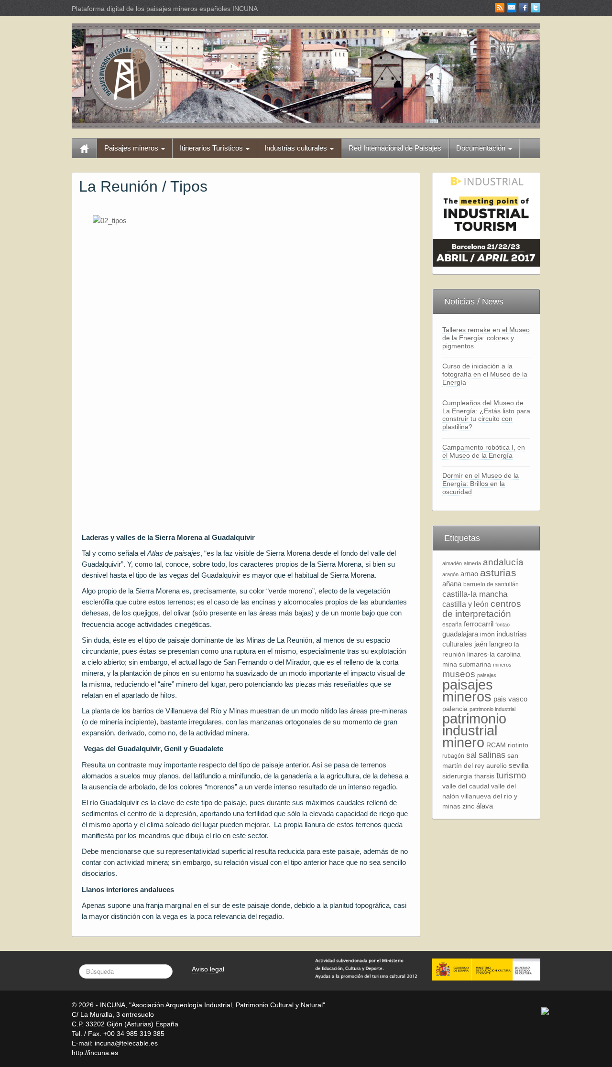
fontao (502, 624)
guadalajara (460, 634)
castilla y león (465, 604)
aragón (450, 574)
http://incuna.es (95, 1052)
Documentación (481, 148)
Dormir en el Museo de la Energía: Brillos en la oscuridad (480, 484)
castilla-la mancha (474, 594)
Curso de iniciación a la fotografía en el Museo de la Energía (484, 374)
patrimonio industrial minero (474, 730)
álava (484, 806)
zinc (468, 806)
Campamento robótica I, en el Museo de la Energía (483, 451)
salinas (492, 755)
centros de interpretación (481, 609)
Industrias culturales (296, 148)
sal (471, 755)
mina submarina (466, 664)
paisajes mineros (467, 690)
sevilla (518, 765)
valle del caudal (465, 786)
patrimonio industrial (492, 709)
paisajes (486, 675)
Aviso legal (208, 969)
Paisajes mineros (132, 148)
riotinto (518, 745)
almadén (452, 563)
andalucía (503, 562)
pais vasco (510, 699)
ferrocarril (478, 624)
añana (451, 584)
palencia (455, 708)
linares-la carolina (494, 654)
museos (458, 674)
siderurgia (457, 776)
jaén (480, 644)
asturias (498, 572)
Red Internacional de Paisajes (395, 148)
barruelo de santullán (491, 584)
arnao (469, 574)
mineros (502, 665)
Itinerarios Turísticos (212, 148)
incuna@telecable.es (126, 1043)
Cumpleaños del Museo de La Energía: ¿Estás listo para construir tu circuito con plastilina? (486, 415)
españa (452, 624)
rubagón (453, 756)
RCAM (496, 745)
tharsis (484, 776)
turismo (511, 775)
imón (487, 634)
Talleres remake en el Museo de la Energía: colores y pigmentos (486, 338)
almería (472, 563)
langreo (500, 644)
